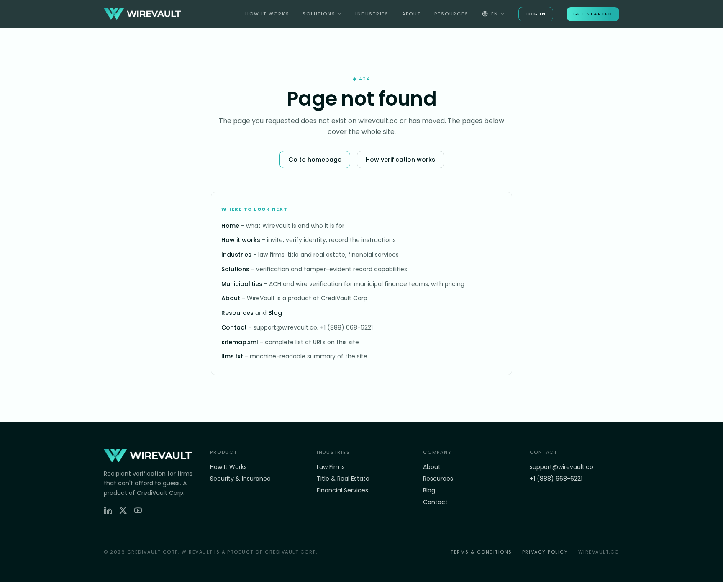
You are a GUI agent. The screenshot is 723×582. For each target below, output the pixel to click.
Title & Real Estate (343, 478)
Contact (234, 327)
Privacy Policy (545, 552)
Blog (275, 313)
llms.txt (232, 356)
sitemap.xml (239, 342)
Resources (451, 13)
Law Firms (331, 467)
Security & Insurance (240, 478)
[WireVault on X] (123, 510)
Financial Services (342, 490)
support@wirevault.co (561, 467)
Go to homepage (314, 159)
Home (230, 225)
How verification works (400, 159)
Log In (536, 13)
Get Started (593, 13)
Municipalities (241, 284)
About (411, 13)
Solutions (319, 13)
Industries (372, 13)
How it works (240, 240)
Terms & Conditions (481, 552)
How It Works (267, 13)
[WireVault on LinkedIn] (108, 510)
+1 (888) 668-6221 (556, 478)
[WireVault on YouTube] (138, 510)
